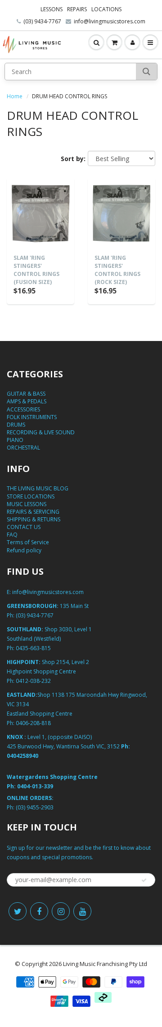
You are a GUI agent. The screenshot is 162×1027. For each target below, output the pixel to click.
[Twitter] (18, 911)
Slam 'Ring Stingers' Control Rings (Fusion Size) (36, 270)
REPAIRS (77, 9)
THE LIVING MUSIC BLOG (37, 488)
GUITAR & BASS (26, 394)
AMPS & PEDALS (26, 401)
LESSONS (51, 9)
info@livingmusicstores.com (109, 21)
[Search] (146, 71)
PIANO (15, 440)
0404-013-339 (35, 786)
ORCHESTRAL (23, 447)
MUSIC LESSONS (26, 504)
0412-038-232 (33, 681)
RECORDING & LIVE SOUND (41, 432)
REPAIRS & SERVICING (33, 512)
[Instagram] (61, 911)
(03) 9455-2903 (35, 807)
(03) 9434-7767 (42, 21)
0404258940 (22, 756)
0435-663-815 (33, 648)
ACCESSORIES (23, 409)
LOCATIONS (106, 9)
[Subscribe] (144, 880)
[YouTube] (82, 911)
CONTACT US (23, 527)
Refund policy (24, 550)
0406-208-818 (33, 723)
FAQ (12, 534)
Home (14, 96)
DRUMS (16, 424)
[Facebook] (39, 911)
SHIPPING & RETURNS (33, 519)
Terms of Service (28, 542)
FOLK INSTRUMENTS (32, 417)
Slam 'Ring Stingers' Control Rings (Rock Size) (117, 270)
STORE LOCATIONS (30, 496)
